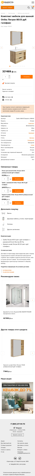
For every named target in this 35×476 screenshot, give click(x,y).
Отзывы (3, 447)
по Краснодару (7, 270)
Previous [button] (1, 48)
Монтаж (20, 447)
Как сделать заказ (23, 443)
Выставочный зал (6, 443)
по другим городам (8, 272)
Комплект (31, 123)
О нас (2, 452)
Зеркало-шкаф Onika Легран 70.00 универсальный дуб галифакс (14, 365)
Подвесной (31, 140)
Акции (2, 441)
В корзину (27, 76)
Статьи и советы (5, 449)
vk (15, 458)
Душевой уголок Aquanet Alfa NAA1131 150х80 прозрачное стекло (17, 312)
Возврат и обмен (22, 449)
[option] (17, 47)
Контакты (20, 441)
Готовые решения (6, 445)
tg (19, 458)
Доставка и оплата (23, 445)
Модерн (32, 138)
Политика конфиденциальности (24, 452)
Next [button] (33, 48)
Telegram (19, 428)
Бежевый (31, 133)
